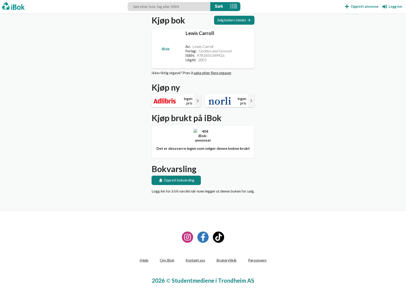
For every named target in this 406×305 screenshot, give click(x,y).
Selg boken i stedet (231, 20)
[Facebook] (203, 237)
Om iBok (167, 260)
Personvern (257, 260)
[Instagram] (187, 237)
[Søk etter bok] (219, 6)
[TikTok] (218, 237)
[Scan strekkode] (233, 6)
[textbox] (169, 6)
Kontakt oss (195, 260)
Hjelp (144, 260)
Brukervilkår (226, 260)
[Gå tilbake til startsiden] (13, 6)
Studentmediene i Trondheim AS (213, 280)
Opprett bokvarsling (179, 180)
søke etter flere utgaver (212, 72)
